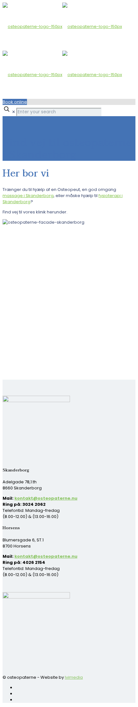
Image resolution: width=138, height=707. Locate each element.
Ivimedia (74, 677)
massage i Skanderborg (28, 196)
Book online (15, 102)
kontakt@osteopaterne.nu (45, 498)
